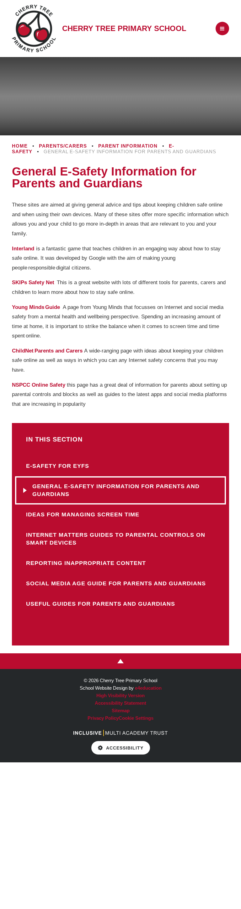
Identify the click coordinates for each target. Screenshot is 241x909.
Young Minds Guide (36, 307)
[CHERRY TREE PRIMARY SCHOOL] (34, 28)
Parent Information (128, 146)
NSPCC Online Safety (38, 385)
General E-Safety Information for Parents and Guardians (130, 151)
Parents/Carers (63, 146)
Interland (23, 249)
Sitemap (121, 710)
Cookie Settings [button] (136, 718)
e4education (148, 688)
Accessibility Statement (120, 703)
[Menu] (222, 28)
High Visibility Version (120, 695)
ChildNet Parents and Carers (47, 351)
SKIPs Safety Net (33, 282)
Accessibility (124, 747)
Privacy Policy (103, 718)
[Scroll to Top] (120, 661)
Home (20, 146)
